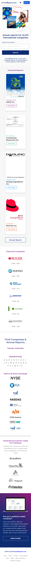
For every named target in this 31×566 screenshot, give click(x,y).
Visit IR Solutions (20, 558)
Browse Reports (15, 240)
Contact (16, 555)
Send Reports (24, 555)
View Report (11, 105)
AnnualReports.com (19, 551)
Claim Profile (15, 538)
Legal (12, 558)
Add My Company (15, 560)
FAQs (7, 558)
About (10, 555)
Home (5, 555)
